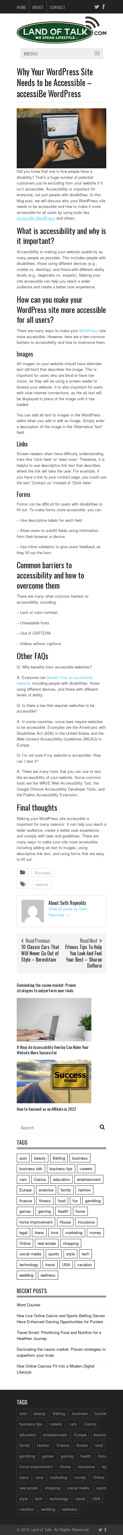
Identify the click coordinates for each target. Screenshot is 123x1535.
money (95, 1232)
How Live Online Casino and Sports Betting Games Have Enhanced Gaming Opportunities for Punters (61, 1318)
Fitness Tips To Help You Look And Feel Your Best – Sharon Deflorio (83, 956)
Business (43, 873)
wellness (48, 1275)
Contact (57, 7)
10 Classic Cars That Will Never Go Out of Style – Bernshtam (40, 953)
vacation (84, 1264)
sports (53, 1254)
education (61, 1179)
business (80, 1158)
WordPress (88, 330)
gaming (44, 1211)
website (41, 884)
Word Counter (28, 1305)
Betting (59, 1158)
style (70, 1254)
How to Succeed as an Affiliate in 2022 (46, 1109)
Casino (40, 1179)
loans (39, 1232)
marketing (73, 1232)
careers (86, 1168)
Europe (25, 1190)
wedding (26, 1275)
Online (24, 1243)
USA (66, 1264)
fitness (45, 1200)
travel (50, 1264)
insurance (86, 1222)
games (25, 1211)
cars (23, 1179)
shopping (71, 1243)
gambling (93, 1200)
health (63, 1211)
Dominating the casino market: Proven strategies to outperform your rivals (46, 987)
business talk (30, 1168)
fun (75, 1200)
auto (23, 1158)
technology (28, 1264)
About (38, 7)
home (80, 1211)
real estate (47, 1243)
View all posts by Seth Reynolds (67, 912)
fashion (84, 1190)
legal (23, 1232)
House (65, 1222)
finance (25, 1200)
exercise (46, 1190)
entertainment (89, 1179)
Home (21, 7)
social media (30, 1254)
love (54, 1232)
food (61, 1200)
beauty (40, 1158)
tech (85, 1254)
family (66, 1190)
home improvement (36, 1222)
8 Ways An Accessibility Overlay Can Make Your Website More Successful (53, 1050)
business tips (61, 1168)
